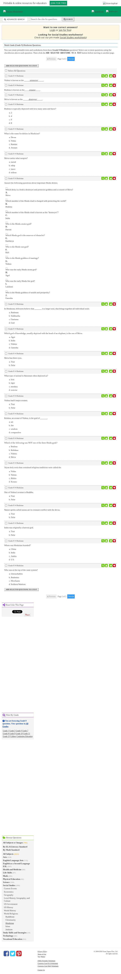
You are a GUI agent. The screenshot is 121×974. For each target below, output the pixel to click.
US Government (10, 904)
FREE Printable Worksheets (46, 961)
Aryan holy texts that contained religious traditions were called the (32, 467)
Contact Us (41, 970)
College (13, 736)
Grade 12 (6, 736)
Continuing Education (24, 736)
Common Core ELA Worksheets (48, 963)
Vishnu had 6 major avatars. (16, 400)
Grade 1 (6, 731)
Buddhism (10, 917)
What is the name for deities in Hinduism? (22, 133)
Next (70, 59)
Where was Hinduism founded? (17, 545)
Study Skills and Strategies (14, 932)
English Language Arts (13, 860)
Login (52, 30)
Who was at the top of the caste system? (21, 570)
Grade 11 (26, 733)
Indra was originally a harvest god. (19, 527)
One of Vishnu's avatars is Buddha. (19, 492)
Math (5, 876)
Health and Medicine (12, 869)
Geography (8, 895)
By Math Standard (11, 850)
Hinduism (10, 923)
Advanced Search (15, 19)
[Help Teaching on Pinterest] (19, 953)
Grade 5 (12, 731)
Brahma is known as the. (22, 90)
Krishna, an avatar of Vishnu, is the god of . (26, 418)
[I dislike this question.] (114, 75)
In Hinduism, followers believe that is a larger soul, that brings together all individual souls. (47, 308)
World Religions (11, 913)
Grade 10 (19, 733)
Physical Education (11, 879)
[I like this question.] (110, 75)
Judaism (9, 929)
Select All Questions (16, 71)
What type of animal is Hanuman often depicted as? (26, 376)
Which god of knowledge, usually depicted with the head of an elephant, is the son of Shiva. (43, 333)
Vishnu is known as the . (24, 80)
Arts (5, 857)
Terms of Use (42, 954)
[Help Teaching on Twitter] (12, 953)
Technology (8, 936)
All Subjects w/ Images (13, 842)
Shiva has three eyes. (13, 358)
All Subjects (8, 854)
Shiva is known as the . (23, 99)
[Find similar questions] (103, 75)
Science (6, 882)
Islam (8, 926)
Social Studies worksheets (73, 37)
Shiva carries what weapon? (16, 158)
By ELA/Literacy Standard (15, 847)
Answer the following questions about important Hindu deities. (31, 183)
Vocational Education (12, 939)
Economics (8, 892)
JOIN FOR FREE (58, 3)
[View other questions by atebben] (106, 75)
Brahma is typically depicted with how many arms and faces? (30, 109)
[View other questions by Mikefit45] (106, 540)
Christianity (11, 920)
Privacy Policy (42, 951)
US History (8, 907)
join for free (65, 30)
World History (10, 910)
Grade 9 (12, 733)
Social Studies (9, 885)
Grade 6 (19, 731)
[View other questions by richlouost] (106, 463)
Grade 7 (25, 731)
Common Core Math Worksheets (48, 966)
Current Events (10, 888)
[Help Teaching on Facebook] (6, 953)
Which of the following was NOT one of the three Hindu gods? (30, 443)
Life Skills (7, 872)
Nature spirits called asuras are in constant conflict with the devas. (32, 510)
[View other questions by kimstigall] (106, 304)
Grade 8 (6, 733)
